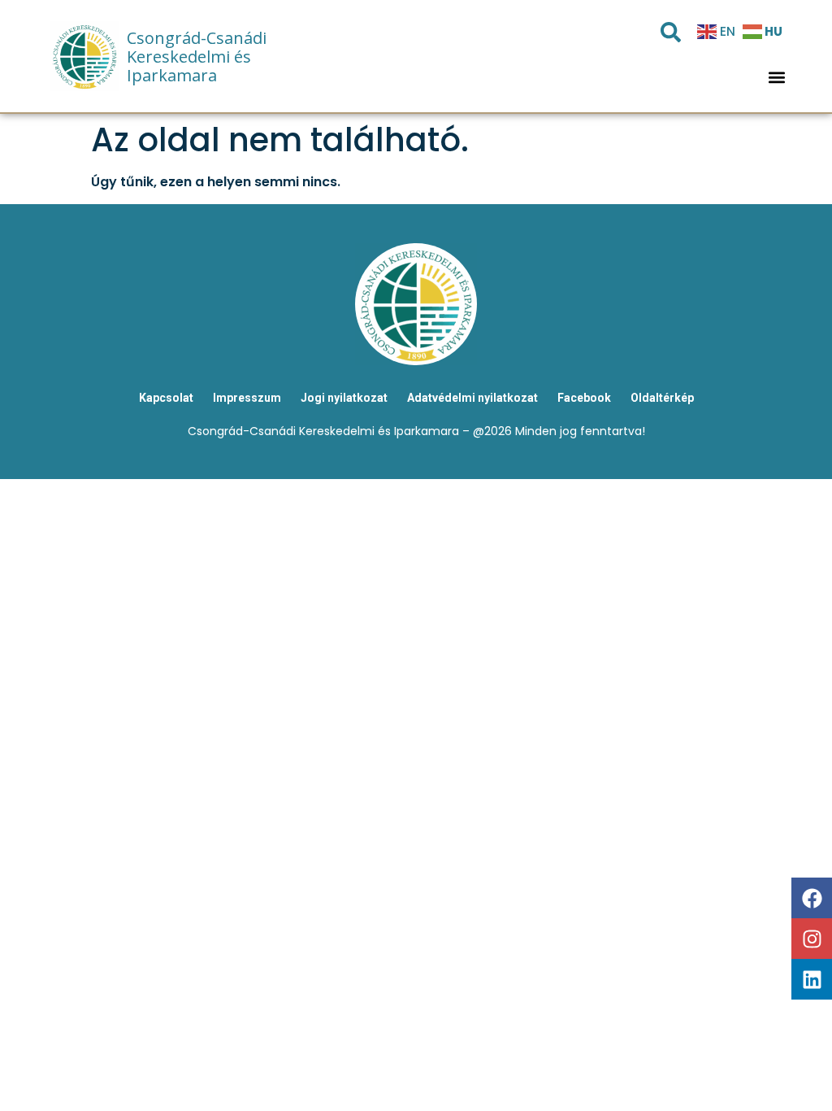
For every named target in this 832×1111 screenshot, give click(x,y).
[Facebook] (811, 898)
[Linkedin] (811, 979)
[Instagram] (811, 938)
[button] (777, 77)
